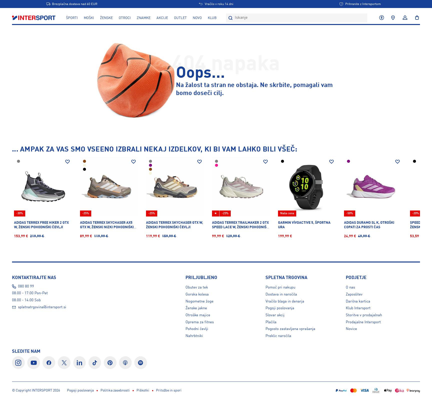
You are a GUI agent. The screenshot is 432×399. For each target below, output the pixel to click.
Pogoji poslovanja (280, 308)
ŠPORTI (72, 18)
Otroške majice (198, 315)
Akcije (162, 18)
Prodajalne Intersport (363, 322)
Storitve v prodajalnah (364, 315)
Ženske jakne (196, 308)
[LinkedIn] (79, 362)
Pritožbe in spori (169, 390)
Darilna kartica (358, 302)
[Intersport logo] (34, 18)
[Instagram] (18, 362)
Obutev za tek (197, 288)
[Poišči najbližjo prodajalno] (393, 18)
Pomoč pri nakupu (280, 288)
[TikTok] (94, 362)
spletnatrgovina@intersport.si (42, 307)
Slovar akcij (275, 315)
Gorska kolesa (197, 294)
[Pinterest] (110, 362)
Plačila (271, 322)
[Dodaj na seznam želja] (67, 162)
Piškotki (142, 390)
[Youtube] (33, 362)
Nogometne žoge (200, 302)
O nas (350, 288)
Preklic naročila (278, 336)
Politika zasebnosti (115, 390)
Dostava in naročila (281, 294)
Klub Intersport (358, 308)
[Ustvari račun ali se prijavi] (405, 18)
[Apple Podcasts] (125, 362)
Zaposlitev (354, 294)
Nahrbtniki (194, 336)
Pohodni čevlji (197, 329)
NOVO (197, 18)
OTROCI (125, 18)
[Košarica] (415, 18)
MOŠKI (89, 18)
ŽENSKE (106, 18)
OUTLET (180, 18)
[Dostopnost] (381, 18)
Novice (351, 329)
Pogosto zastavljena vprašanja (290, 329)
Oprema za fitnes (200, 322)
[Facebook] (48, 362)
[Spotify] (140, 362)
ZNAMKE (143, 18)
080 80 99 (26, 286)
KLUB (212, 18)
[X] (64, 362)
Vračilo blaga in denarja (285, 302)
